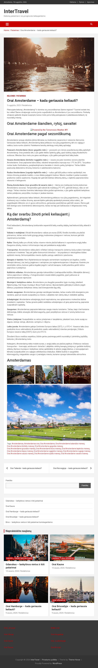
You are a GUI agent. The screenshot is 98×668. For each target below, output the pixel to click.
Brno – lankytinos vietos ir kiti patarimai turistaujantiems (29, 522)
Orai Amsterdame (47, 444)
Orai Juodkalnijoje (58, 641)
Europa (10, 558)
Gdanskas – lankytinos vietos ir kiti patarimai (24, 501)
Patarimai (21, 96)
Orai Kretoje (56, 647)
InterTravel (16, 11)
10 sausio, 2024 (58, 568)
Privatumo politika (49, 660)
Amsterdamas (17, 444)
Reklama (73, 2)
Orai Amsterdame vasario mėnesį (74, 453)
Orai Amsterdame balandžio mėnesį (70, 444)
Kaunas (56, 558)
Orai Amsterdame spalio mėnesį (47, 453)
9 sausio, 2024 (11, 613)
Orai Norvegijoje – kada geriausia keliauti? (70, 468)
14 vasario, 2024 (12, 571)
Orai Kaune (10, 506)
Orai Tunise (8, 647)
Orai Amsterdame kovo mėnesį (48, 449)
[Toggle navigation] (7, 24)
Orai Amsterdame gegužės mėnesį (49, 446)
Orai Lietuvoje (9, 628)
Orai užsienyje (67, 558)
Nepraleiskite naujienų (18, 531)
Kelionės (11, 96)
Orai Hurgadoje (57, 634)
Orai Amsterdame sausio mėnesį (20, 453)
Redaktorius (27, 105)
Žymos (81, 2)
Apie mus (90, 2)
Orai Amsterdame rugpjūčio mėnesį (48, 451)
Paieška (9, 480)
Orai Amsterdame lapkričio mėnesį (76, 449)
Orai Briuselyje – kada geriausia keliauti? (22, 517)
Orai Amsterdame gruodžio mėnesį (21, 449)
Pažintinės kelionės (23, 558)
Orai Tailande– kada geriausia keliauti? (26, 468)
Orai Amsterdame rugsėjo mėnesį (76, 451)
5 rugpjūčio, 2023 (14, 105)
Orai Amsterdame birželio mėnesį (20, 446)
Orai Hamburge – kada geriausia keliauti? (23, 511)
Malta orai (55, 628)
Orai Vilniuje (9, 634)
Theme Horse (74, 660)
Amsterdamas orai (31, 444)
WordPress (57, 663)
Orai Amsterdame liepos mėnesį (20, 451)
